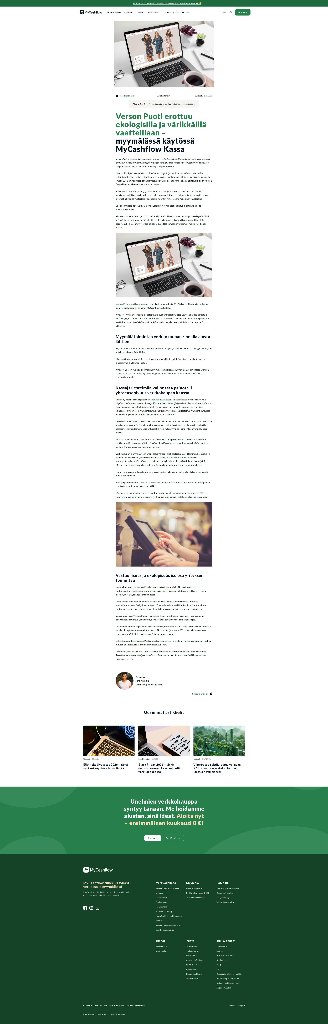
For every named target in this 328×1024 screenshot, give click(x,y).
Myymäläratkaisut (194, 888)
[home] (91, 12)
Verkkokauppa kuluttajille (167, 888)
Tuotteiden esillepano (195, 897)
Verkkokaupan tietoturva (228, 978)
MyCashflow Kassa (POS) (197, 893)
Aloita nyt (153, 838)
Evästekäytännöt (118, 1014)
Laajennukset (161, 897)
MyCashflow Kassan (161, 399)
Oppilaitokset (192, 978)
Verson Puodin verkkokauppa (130, 304)
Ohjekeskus (222, 946)
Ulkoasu (159, 893)
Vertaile (185, 12)
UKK (219, 969)
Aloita (243, 12)
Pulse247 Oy (191, 964)
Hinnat (141, 12)
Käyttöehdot (89, 1014)
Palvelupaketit (162, 946)
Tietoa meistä (192, 951)
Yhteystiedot (192, 946)
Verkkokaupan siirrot (226, 902)
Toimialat (160, 920)
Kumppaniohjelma (194, 974)
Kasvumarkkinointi (225, 893)
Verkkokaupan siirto (165, 930)
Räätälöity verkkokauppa (228, 888)
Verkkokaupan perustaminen (168, 925)
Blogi (219, 964)
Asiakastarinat (153, 12)
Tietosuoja (102, 1014)
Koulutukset (222, 960)
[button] (114, 12)
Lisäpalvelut (161, 951)
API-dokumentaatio (225, 955)
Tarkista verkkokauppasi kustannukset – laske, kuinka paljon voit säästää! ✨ (167, 3)
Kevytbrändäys (223, 897)
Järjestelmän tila (224, 987)
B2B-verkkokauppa (164, 911)
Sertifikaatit (191, 955)
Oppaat (220, 951)
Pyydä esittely (173, 838)
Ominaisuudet (162, 902)
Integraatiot (161, 906)
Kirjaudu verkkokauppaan (228, 983)
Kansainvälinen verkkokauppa (169, 916)
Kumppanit (191, 969)
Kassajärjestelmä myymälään (229, 974)
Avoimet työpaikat (194, 960)
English (241, 1005)
